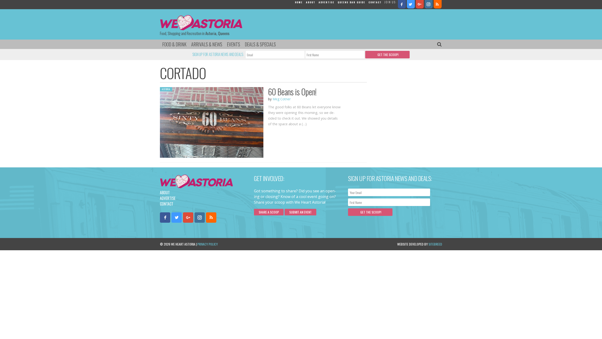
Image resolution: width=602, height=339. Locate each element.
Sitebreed (435, 244)
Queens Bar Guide (351, 2)
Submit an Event (300, 212)
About (310, 2)
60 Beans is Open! (292, 91)
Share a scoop (269, 212)
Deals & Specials (260, 44)
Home (299, 2)
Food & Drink (174, 44)
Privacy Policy (207, 244)
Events (233, 44)
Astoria (166, 89)
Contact (375, 2)
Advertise (326, 2)
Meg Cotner (282, 99)
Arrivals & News (206, 44)
